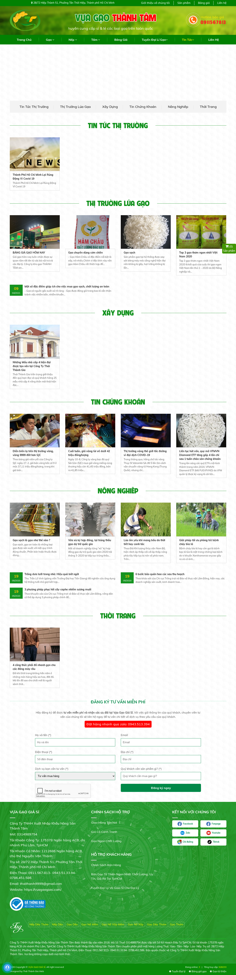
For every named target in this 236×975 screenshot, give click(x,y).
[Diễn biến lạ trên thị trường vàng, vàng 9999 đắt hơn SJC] (35, 430)
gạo (49, 39)
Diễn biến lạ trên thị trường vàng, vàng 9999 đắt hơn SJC (33, 453)
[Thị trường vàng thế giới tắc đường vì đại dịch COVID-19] (146, 430)
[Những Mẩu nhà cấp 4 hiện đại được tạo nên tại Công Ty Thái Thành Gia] (35, 341)
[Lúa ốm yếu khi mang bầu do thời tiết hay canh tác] (146, 519)
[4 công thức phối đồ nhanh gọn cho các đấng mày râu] (35, 644)
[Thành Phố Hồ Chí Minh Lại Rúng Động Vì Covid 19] (35, 154)
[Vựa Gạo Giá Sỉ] (25, 20)
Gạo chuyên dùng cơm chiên (85, 252)
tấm (94, 39)
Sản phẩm (183, 3)
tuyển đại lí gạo (154, 39)
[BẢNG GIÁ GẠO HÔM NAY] (35, 231)
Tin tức (187, 39)
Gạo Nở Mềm (89, 924)
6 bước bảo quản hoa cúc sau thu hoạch (160, 574)
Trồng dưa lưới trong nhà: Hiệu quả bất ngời (52, 574)
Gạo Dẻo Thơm (156, 924)
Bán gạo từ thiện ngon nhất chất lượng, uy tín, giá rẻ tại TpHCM (122, 876)
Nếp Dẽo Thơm (38, 924)
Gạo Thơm (176, 924)
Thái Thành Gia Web (33, 971)
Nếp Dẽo (57, 924)
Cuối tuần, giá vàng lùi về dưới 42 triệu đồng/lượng (89, 453)
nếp (72, 39)
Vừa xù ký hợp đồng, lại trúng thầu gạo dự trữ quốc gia (89, 542)
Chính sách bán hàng (106, 865)
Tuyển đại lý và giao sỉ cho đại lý (115, 888)
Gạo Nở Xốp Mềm (113, 924)
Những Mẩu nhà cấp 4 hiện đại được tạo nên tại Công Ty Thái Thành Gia (32, 366)
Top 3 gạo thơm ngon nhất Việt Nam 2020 (198, 254)
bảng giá (120, 39)
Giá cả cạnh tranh (104, 832)
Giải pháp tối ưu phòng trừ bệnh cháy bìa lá (199, 542)
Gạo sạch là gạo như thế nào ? (31, 540)
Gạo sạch (129, 252)
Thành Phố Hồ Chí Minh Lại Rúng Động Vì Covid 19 (33, 176)
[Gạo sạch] (146, 231)
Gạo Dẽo (72, 924)
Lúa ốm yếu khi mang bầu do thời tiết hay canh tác (144, 542)
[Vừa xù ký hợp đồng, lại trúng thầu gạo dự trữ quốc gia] (90, 519)
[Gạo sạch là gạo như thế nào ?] (35, 519)
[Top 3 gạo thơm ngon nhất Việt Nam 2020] (201, 231)
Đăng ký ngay (161, 788)
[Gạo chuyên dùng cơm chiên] (90, 231)
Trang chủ (24, 39)
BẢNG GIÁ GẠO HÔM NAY (29, 252)
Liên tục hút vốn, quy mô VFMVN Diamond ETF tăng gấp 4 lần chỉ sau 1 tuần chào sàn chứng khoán (200, 455)
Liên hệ (221, 3)
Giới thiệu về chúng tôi (155, 3)
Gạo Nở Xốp (135, 924)
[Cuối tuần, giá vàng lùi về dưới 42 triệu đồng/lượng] (90, 430)
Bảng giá (204, 3)
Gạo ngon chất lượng (106, 841)
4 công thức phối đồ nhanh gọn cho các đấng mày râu (34, 667)
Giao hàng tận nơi (104, 822)
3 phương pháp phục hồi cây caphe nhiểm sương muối (58, 589)
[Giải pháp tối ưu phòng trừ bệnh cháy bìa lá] (201, 519)
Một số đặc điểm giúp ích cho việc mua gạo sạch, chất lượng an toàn (67, 286)
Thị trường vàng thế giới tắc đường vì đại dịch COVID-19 (145, 453)
